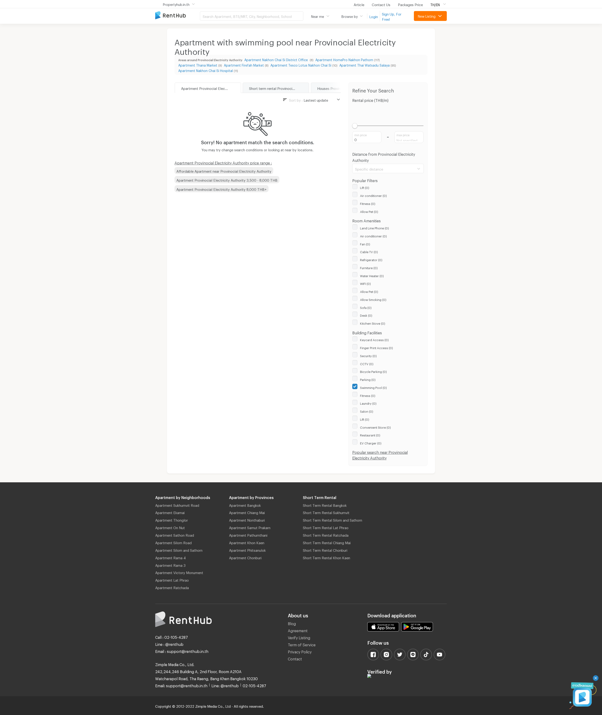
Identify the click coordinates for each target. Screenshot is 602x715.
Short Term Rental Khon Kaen (326, 557)
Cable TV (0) (369, 251)
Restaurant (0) (370, 434)
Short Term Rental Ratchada (326, 534)
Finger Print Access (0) (376, 347)
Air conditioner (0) (373, 195)
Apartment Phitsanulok (247, 549)
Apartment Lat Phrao (172, 579)
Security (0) (368, 355)
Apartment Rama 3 (170, 564)
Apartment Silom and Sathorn (178, 549)
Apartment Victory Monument (179, 572)
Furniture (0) (369, 267)
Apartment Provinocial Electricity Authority (211, 87)
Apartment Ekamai (170, 512)
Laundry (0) (368, 403)
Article (359, 4)
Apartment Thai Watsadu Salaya (364, 64)
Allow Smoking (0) (373, 299)
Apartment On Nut (170, 527)
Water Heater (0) (372, 275)
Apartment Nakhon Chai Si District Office (276, 59)
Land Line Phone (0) (374, 227)
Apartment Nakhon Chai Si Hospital (205, 70)
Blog (292, 622)
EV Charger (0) (370, 442)
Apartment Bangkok (245, 504)
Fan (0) (365, 243)
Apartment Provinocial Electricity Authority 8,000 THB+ (221, 188)
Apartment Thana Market (197, 64)
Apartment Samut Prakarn (249, 527)
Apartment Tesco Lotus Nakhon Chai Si (300, 64)
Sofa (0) (366, 307)
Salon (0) (366, 411)
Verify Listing (299, 637)
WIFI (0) (365, 283)
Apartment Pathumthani (248, 534)
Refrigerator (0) (371, 259)
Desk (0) (366, 315)
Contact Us (381, 4)
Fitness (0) (367, 203)
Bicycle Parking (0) (373, 371)
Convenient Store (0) (375, 427)
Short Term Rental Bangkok (325, 504)
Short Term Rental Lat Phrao (326, 527)
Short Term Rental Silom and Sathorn (332, 519)
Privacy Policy (300, 651)
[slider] (355, 125)
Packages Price (410, 4)
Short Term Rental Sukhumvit (326, 512)
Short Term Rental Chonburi (325, 549)
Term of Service (302, 644)
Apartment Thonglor (171, 519)
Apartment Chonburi (245, 557)
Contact (295, 658)
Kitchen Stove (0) (372, 323)
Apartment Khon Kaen (246, 542)
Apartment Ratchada (172, 587)
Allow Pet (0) (369, 211)
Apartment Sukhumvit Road (177, 504)
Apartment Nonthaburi (247, 519)
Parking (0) (368, 379)
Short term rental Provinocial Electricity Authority (279, 87)
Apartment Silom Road (173, 542)
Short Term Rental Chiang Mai (327, 542)
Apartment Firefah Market (244, 64)
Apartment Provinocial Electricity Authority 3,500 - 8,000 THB (226, 179)
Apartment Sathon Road (174, 534)
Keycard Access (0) (374, 339)
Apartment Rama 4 (170, 557)
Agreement (298, 629)
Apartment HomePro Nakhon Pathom (344, 59)
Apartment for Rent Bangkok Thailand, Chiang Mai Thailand (177, 15)
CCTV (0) (366, 363)
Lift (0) (364, 187)
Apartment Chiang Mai (247, 512)
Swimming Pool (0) (373, 387)
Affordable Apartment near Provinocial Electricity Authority (223, 170)
